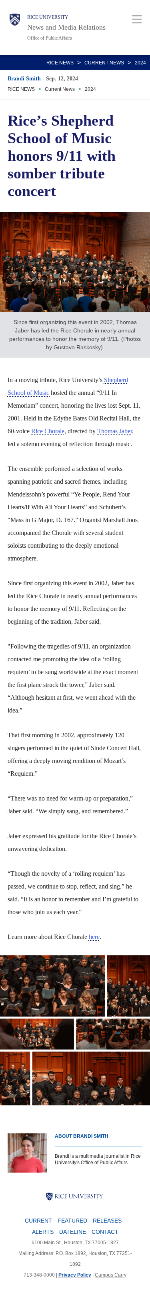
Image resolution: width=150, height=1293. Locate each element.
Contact (105, 1232)
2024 (140, 63)
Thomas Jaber (114, 431)
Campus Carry (110, 1275)
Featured (72, 1220)
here (94, 936)
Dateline (72, 1232)
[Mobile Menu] (137, 19)
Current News (104, 63)
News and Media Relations (66, 27)
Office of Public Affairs (49, 38)
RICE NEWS (60, 63)
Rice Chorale (47, 431)
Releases (107, 1220)
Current (38, 1220)
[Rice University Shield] (15, 27)
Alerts (43, 1232)
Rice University (47, 17)
